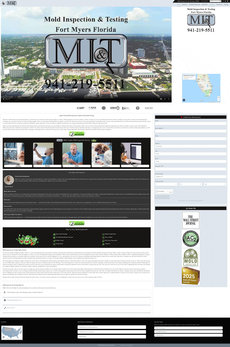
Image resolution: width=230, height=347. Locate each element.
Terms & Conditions (129, 345)
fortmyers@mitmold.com (14, 300)
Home (178, 4)
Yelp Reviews (159, 335)
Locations (212, 4)
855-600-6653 (205, 1)
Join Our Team (160, 328)
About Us (184, 4)
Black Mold (82, 336)
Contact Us (219, 4)
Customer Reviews (161, 331)
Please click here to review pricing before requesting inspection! (190, 200)
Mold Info (205, 4)
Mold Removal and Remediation (88, 327)
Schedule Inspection (194, 4)
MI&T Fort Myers (36, 127)
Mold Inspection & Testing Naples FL (13, 285)
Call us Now (79, 133)
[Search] (220, 1)
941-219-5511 (11, 308)
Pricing (226, 4)
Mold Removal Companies (86, 332)
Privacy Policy (123, 345)
